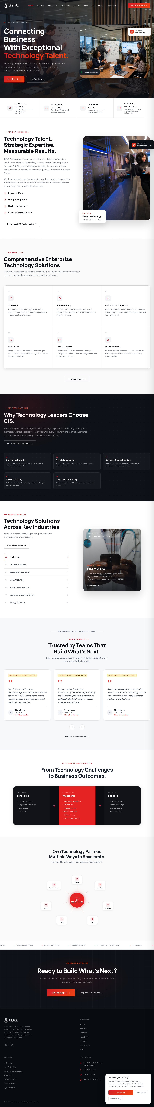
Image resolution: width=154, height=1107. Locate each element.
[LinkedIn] (6, 1045)
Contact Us (111, 5)
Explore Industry (93, 585)
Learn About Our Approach (18, 443)
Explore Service (13, 321)
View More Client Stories (75, 736)
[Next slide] (91, 92)
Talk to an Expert (138, 5)
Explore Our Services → (92, 992)
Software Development (13, 1071)
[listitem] (28, 306)
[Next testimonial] (82, 727)
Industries (65, 5)
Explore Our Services (16, 75)
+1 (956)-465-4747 (89, 1069)
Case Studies (97, 5)
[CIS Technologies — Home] (11, 5)
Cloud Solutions (10, 1083)
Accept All (121, 1092)
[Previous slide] (63, 92)
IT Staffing (8, 1063)
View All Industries (15, 545)
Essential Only (115, 1099)
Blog (86, 5)
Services (51, 5)
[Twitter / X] (12, 1045)
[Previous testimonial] (72, 727)
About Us (40, 5)
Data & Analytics (10, 1079)
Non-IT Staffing (10, 1067)
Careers (77, 5)
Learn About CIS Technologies (20, 224)
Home (30, 5)
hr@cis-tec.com (89, 1074)
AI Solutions (8, 1075)
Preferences (141, 1092)
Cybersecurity (9, 1087)
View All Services (75, 379)
